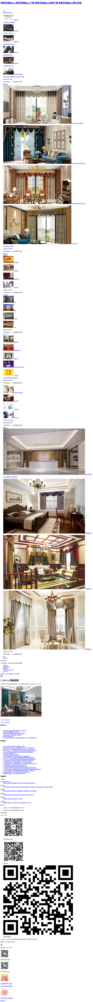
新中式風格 (16, 673)
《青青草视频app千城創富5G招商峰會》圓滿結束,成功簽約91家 (18, 760)
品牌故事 (10, 783)
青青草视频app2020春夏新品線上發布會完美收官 (15, 764)
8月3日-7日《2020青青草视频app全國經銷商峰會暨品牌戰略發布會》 (19, 759)
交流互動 (5, 385)
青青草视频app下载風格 (9, 787)
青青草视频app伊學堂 (8, 669)
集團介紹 (5, 783)
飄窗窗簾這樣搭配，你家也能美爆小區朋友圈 (14, 773)
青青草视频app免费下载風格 (21, 787)
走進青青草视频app (7, 12)
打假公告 (5, 671)
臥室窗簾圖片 (13, 791)
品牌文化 (19, 783)
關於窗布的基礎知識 (8, 736)
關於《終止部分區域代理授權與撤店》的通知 (14, 746)
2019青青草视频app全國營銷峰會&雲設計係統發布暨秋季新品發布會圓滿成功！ (22, 769)
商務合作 (24, 802)
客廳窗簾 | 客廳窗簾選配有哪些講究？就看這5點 (14, 730)
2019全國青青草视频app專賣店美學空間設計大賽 (15, 766)
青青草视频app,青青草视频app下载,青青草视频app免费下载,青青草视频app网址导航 (41, 3)
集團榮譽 (15, 783)
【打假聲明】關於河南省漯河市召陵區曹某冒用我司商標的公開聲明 (19, 767)
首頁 (4, 11)
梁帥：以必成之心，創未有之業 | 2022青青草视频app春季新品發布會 (19, 750)
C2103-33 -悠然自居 (5, 722)
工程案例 (5, 295)
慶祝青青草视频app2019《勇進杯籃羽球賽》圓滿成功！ (16, 772)
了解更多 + (3, 779)
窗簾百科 (5, 668)
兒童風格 (50, 787)
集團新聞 (5, 665)
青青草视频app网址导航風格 (35, 787)
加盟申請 (20, 798)
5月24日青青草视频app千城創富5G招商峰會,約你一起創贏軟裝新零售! (20, 737)
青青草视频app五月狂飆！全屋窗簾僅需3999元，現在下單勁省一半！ (19, 747)
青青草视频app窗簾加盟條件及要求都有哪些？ (14, 733)
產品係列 (5, 84)
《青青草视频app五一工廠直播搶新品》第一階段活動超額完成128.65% (20, 763)
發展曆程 (24, 783)
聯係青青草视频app (7, 802)
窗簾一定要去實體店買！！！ (10, 753)
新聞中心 (5, 334)
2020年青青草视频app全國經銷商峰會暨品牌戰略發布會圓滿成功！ (19, 757)
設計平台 (5, 658)
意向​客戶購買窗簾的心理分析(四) (11, 732)
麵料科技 (5, 253)
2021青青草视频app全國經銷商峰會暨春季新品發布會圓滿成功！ (18, 752)
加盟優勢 (5, 798)
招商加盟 (5, 255)
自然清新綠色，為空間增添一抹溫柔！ (12, 735)
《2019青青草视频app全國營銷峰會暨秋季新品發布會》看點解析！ (19, 770)
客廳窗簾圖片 (27, 791)
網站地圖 (35, 939)
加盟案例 (10, 798)
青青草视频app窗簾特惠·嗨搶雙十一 (11, 755)
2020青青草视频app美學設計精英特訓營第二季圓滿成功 (16, 756)
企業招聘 (15, 802)
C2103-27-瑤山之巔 (5, 719)
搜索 (4, 656)
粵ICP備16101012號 (10, 941)
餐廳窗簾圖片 (34, 791)
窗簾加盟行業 (6, 667)
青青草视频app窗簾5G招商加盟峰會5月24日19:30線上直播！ (17, 762)
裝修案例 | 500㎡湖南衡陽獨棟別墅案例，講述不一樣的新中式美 (18, 749)
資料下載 (19, 802)
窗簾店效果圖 (6, 791)
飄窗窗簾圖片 (20, 791)
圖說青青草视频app (31, 783)
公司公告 (29, 802)
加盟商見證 (15, 798)
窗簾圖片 (5, 427)
